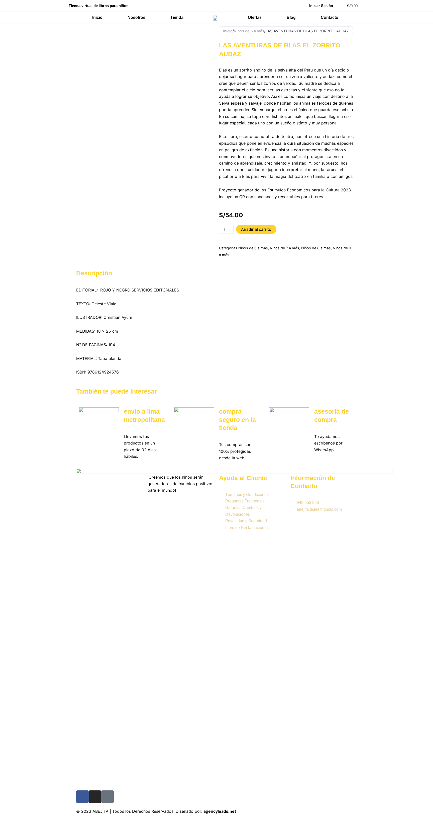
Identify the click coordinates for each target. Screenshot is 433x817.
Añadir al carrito (256, 229)
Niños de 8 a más (316, 248)
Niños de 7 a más (284, 248)
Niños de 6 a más (249, 31)
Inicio (228, 31)
